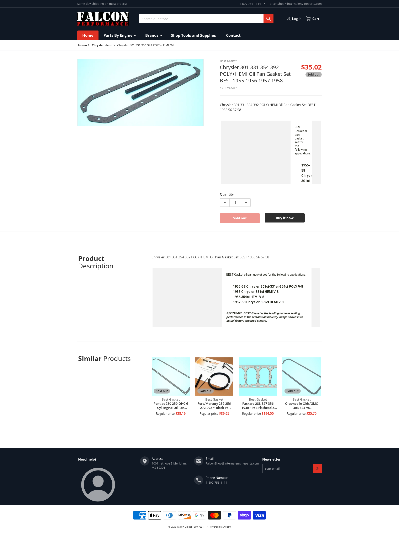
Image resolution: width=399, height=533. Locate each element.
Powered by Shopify (220, 526)
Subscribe (317, 468)
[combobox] (204, 18)
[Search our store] (268, 18)
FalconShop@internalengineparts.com (295, 4)
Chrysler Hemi (102, 45)
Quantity (227, 194)
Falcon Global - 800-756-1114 (192, 526)
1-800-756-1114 (250, 4)
